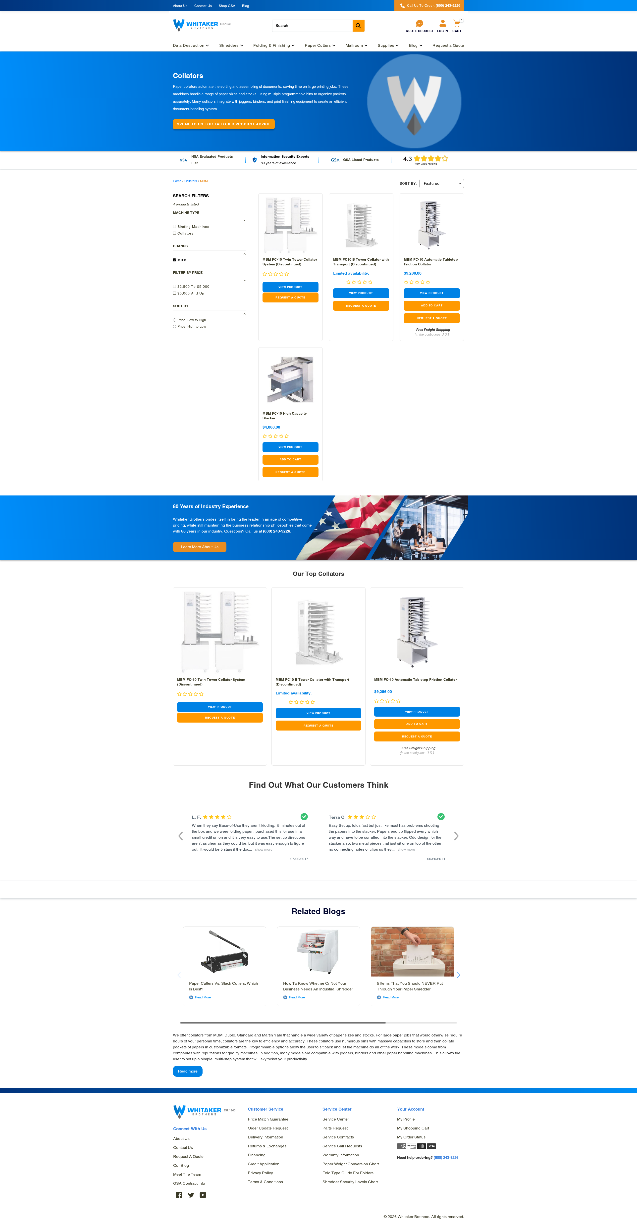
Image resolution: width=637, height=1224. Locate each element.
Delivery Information (265, 1137)
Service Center (335, 1119)
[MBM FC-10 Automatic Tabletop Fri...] (432, 225)
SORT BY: (408, 184)
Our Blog (181, 1165)
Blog (245, 6)
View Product (290, 287)
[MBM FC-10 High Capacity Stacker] (290, 379)
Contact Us (203, 6)
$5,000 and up (190, 293)
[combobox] (318, 26)
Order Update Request (268, 1128)
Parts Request (335, 1128)
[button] (181, 835)
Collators (190, 181)
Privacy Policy (260, 1173)
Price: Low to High (191, 320)
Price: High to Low (191, 326)
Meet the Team (187, 1174)
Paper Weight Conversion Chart (350, 1164)
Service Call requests (342, 1146)
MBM (181, 260)
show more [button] (262, 849)
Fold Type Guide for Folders (347, 1173)
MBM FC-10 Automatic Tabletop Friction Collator (415, 680)
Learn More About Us (199, 546)
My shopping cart (413, 1128)
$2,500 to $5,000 (193, 287)
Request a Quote (188, 1156)
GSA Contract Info (189, 1183)
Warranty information (340, 1155)
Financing (256, 1155)
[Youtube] (203, 1195)
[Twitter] (191, 1195)
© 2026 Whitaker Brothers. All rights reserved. (424, 1216)
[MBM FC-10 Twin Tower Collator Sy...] (290, 225)
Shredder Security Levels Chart (350, 1181)
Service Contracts (338, 1137)
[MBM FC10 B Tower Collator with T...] (361, 225)
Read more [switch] (188, 1071)
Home (177, 181)
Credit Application (263, 1164)
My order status (411, 1137)
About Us (180, 6)
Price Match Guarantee (268, 1119)
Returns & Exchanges (267, 1146)
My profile (406, 1119)
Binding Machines (192, 227)
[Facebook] (179, 1195)
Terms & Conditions (265, 1181)
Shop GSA (227, 6)
